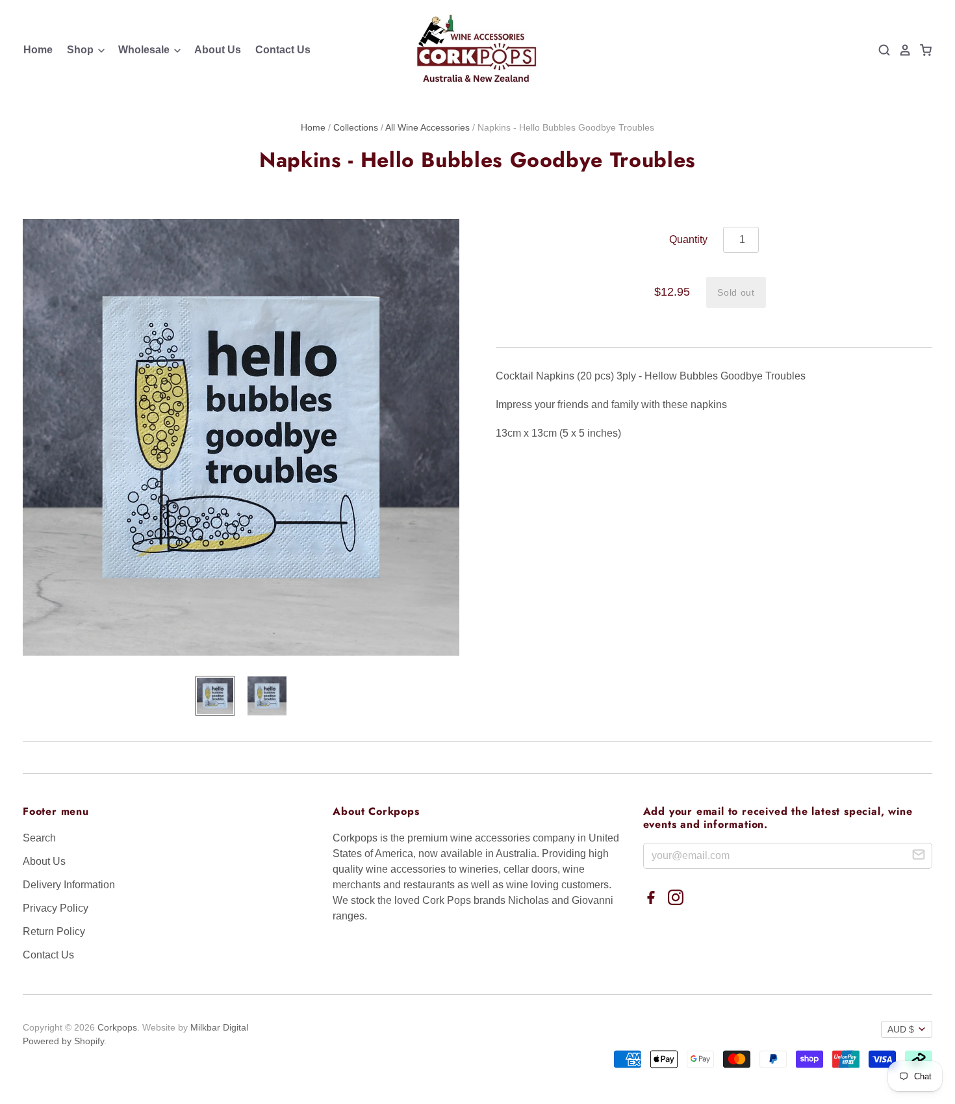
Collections (355, 127)
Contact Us (283, 49)
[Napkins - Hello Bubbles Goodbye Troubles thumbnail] (215, 695)
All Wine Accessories (427, 127)
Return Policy (54, 931)
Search (39, 837)
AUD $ (900, 1029)
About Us (217, 49)
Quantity (688, 239)
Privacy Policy (55, 908)
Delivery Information (69, 884)
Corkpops (117, 1027)
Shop (81, 49)
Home (38, 49)
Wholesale (145, 49)
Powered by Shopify (63, 1041)
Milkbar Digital (219, 1027)
